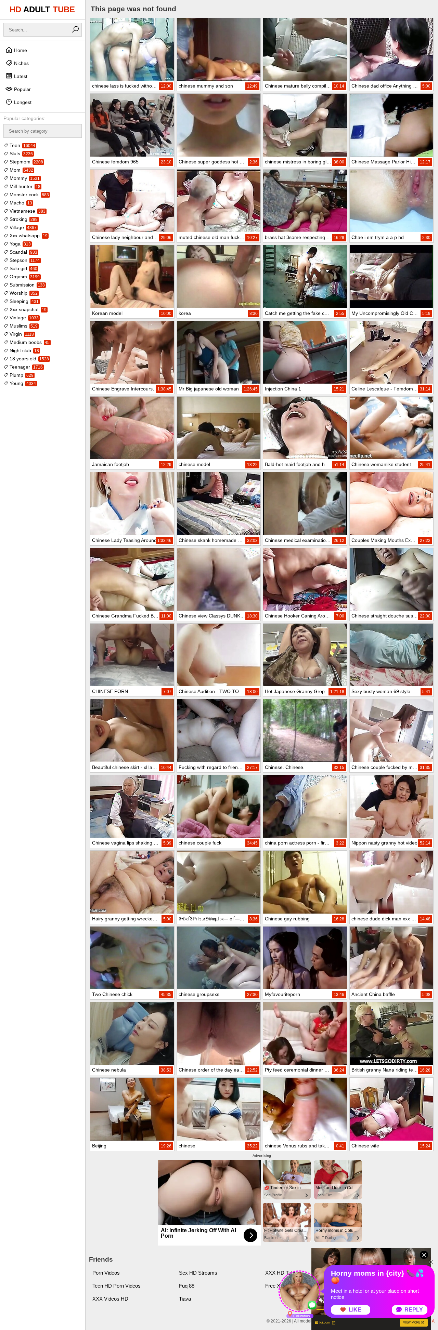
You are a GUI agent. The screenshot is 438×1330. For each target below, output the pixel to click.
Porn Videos (106, 1273)
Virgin (21, 334)
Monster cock (28, 194)
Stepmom (25, 161)
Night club (23, 350)
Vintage (23, 317)
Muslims (23, 326)
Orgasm (24, 276)
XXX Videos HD (110, 1299)
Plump (21, 375)
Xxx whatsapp (28, 235)
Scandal (22, 252)
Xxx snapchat (27, 309)
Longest (22, 102)
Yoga (19, 244)
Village (22, 227)
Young (22, 383)
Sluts (20, 153)
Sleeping (23, 301)
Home (20, 50)
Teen (21, 145)
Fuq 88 (186, 1286)
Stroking (23, 219)
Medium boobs (29, 342)
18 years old (28, 358)
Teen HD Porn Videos (116, 1286)
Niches (21, 63)
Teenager (25, 367)
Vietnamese (27, 211)
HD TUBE (42, 9)
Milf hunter (24, 186)
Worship (23, 293)
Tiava (185, 1299)
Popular (22, 89)
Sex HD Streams (198, 1273)
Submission (26, 285)
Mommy (24, 178)
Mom (20, 170)
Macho (20, 202)
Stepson (24, 260)
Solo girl (22, 268)
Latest (20, 76)
